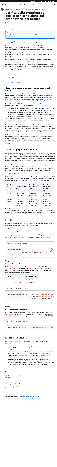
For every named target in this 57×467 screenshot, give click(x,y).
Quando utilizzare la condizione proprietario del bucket (22, 75)
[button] (10, 28)
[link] (40, 9)
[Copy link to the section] (4, 88)
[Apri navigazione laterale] (2, 9)
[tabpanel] (30, 251)
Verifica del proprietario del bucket (17, 78)
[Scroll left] (8, 5)
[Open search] (54, 4)
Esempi (10, 80)
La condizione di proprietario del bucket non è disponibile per (24, 351)
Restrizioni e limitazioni (14, 82)
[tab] (9, 243)
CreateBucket (44, 351)
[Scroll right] (50, 5)
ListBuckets (31, 353)
